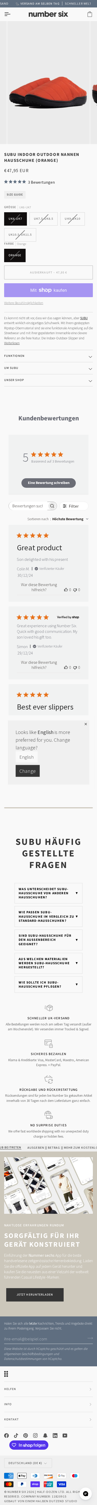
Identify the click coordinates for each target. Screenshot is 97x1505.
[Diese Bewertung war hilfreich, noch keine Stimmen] (66, 589)
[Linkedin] (55, 1435)
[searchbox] (28, 506)
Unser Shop (14, 380)
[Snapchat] (45, 1435)
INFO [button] (8, 1404)
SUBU (84, 318)
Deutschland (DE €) (25, 1463)
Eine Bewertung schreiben (49, 482)
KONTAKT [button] (11, 1419)
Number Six (17, 1492)
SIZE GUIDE (15, 194)
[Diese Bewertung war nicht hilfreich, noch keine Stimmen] (75, 589)
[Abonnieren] (88, 1338)
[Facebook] (6, 1435)
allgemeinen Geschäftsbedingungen (28, 1354)
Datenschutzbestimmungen (23, 1359)
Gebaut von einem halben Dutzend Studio (40, 1501)
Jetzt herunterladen (35, 1294)
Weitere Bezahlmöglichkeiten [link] (23, 303)
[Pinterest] (25, 1435)
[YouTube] (65, 1435)
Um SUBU (11, 368)
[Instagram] (35, 1435)
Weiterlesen (12, 343)
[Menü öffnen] (12, 14)
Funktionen (14, 356)
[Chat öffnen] (85, 1494)
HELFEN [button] (10, 1389)
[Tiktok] (16, 1435)
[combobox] (57, 519)
